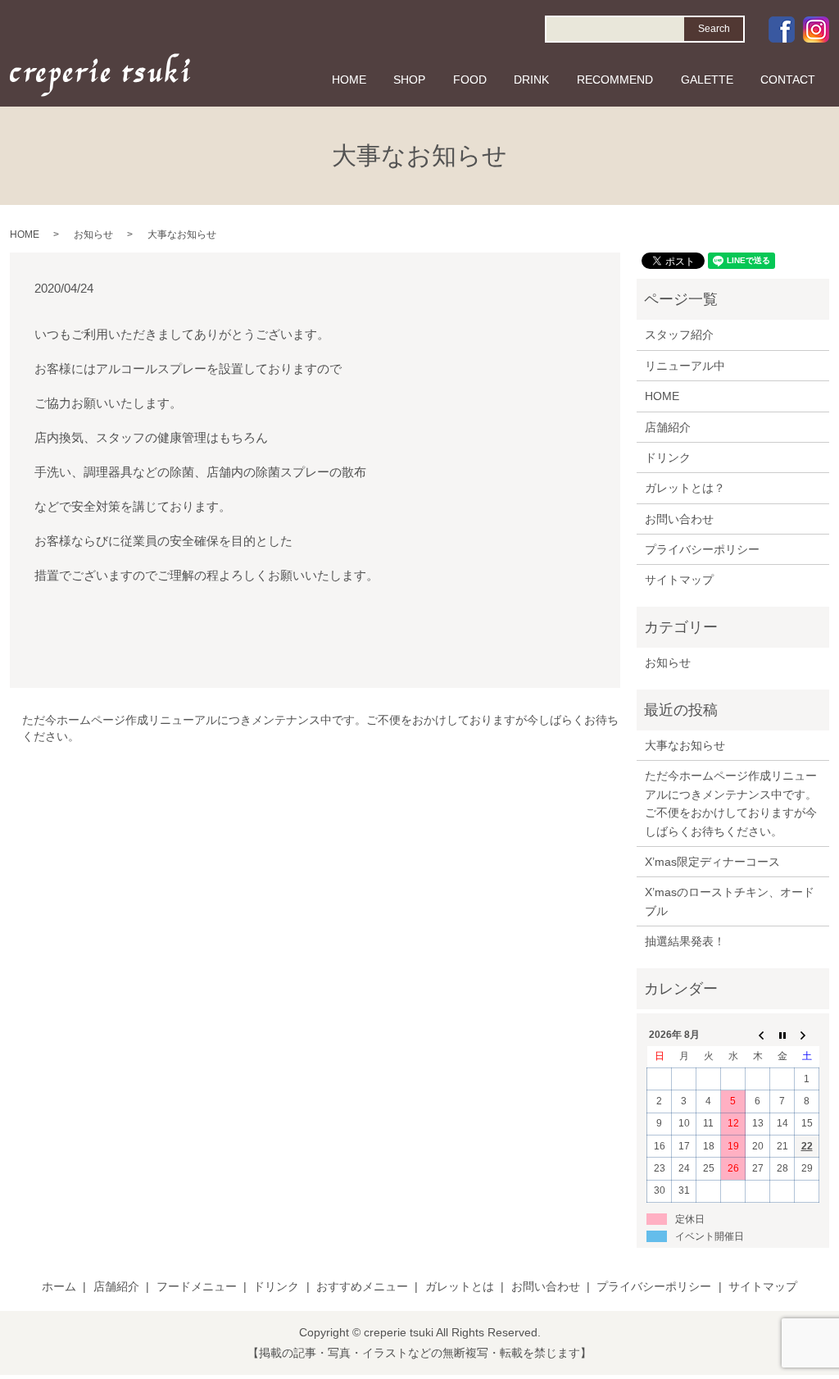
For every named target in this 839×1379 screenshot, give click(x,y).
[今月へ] (782, 1034)
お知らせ (93, 234)
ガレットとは (459, 1286)
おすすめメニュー (362, 1286)
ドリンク (668, 457)
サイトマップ (679, 579)
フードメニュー (196, 1286)
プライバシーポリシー (702, 549)
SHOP (409, 79)
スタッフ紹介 (679, 334)
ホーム (59, 1286)
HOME (349, 79)
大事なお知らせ (685, 745)
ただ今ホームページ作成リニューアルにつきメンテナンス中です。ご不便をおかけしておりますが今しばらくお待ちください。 (320, 728)
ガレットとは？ (685, 487)
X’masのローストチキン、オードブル (729, 901)
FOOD (470, 79)
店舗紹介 (668, 427)
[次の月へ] (807, 1034)
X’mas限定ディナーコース (712, 861)
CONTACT (787, 79)
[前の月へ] (758, 1034)
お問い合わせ (679, 519)
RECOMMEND (615, 79)
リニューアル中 (685, 365)
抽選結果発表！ (685, 941)
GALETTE (707, 79)
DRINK (531, 79)
